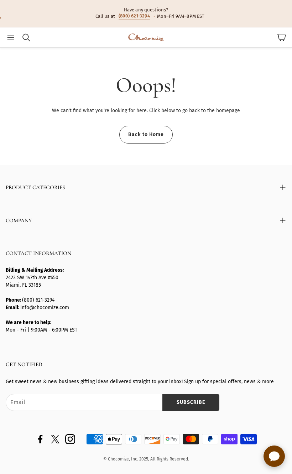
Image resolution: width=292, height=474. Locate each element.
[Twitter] (55, 439)
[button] (11, 37)
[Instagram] (70, 439)
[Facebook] (40, 439)
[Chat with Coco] (274, 456)
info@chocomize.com (44, 307)
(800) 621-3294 (134, 16)
